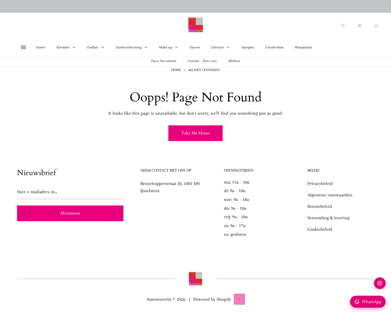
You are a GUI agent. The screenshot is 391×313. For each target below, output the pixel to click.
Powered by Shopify (212, 299)
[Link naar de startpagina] (195, 278)
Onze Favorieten (163, 61)
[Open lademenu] (23, 47)
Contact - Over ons (202, 61)
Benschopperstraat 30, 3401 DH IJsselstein (170, 187)
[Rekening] (359, 25)
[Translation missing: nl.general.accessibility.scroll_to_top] (239, 299)
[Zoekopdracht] (343, 25)
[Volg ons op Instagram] (380, 283)
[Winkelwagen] (376, 25)
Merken (234, 61)
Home (176, 70)
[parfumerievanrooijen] (195, 26)
